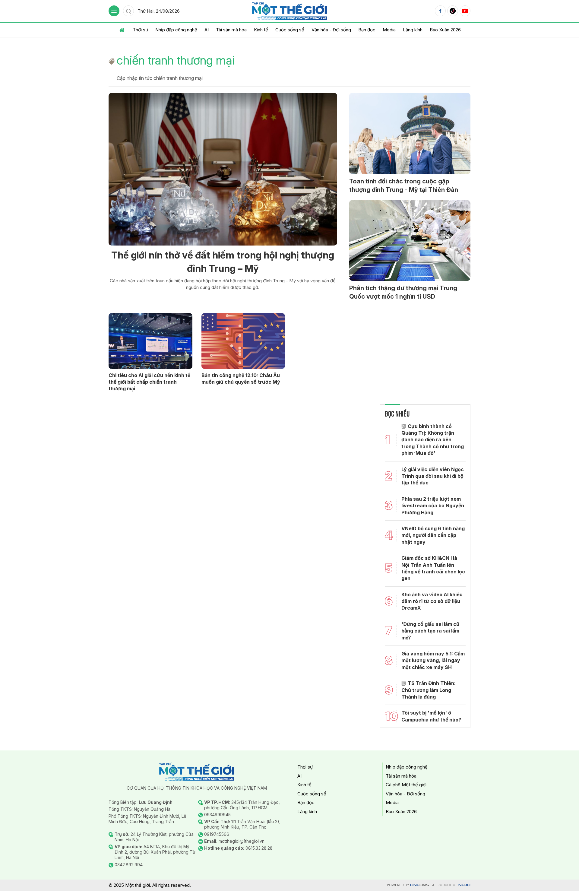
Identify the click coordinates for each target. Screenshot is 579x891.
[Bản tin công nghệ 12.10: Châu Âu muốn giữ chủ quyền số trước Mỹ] (243, 341)
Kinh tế (261, 30)
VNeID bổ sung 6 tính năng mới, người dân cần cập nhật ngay (433, 535)
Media (389, 30)
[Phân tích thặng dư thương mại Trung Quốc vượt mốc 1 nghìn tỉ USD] (409, 240)
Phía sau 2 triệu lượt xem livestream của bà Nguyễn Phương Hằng (432, 505)
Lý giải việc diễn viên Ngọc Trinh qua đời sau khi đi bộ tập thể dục (432, 476)
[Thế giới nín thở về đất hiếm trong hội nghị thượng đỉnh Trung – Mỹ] (223, 169)
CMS (419, 885)
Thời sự (140, 30)
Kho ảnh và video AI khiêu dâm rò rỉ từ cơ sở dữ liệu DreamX (432, 601)
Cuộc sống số (289, 30)
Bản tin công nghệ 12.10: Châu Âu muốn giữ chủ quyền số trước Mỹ (240, 378)
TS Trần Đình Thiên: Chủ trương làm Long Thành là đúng (428, 690)
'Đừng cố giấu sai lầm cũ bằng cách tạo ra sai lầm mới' (430, 631)
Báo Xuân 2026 (445, 30)
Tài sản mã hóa (231, 30)
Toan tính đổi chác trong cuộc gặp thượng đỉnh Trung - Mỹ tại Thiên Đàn (403, 185)
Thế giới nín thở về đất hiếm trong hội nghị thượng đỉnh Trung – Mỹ (222, 261)
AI (206, 30)
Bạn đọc (366, 30)
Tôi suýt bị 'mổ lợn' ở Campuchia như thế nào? (431, 716)
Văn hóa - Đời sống (331, 30)
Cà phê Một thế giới (406, 785)
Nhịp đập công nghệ (176, 30)
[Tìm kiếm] (128, 10)
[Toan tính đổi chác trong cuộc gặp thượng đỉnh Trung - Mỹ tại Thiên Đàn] (409, 133)
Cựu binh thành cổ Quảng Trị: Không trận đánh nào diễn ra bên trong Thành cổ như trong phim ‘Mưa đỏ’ (432, 439)
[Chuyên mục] (114, 10)
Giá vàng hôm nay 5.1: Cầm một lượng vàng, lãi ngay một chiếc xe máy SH (433, 660)
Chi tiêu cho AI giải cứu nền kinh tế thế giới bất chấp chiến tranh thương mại (149, 382)
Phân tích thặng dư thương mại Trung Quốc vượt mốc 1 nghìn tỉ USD (403, 292)
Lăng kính (412, 30)
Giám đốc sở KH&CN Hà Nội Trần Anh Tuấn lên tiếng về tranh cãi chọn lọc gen (433, 568)
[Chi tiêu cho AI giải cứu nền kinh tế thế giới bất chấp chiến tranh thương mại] (150, 341)
